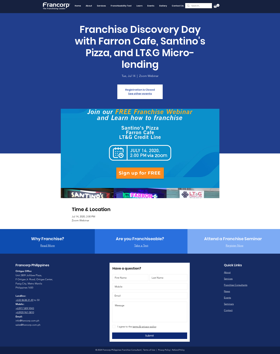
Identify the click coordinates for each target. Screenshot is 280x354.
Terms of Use (149, 350)
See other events (140, 94)
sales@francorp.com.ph (28, 324)
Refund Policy (178, 350)
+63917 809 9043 (25, 308)
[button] (216, 6)
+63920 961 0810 (25, 312)
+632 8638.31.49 (24, 300)
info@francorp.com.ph (27, 320)
